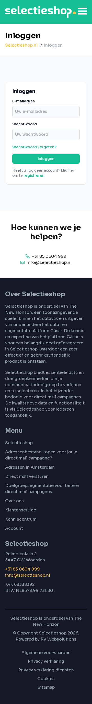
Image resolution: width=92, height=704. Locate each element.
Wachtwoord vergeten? (34, 147)
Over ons (14, 501)
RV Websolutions (58, 639)
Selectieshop (19, 442)
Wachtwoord (24, 124)
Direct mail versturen (27, 476)
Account (14, 528)
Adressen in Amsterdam (30, 467)
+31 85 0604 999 (23, 569)
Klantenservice (20, 510)
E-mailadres (23, 101)
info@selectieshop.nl (27, 575)
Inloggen (46, 158)
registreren (34, 175)
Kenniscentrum (21, 519)
